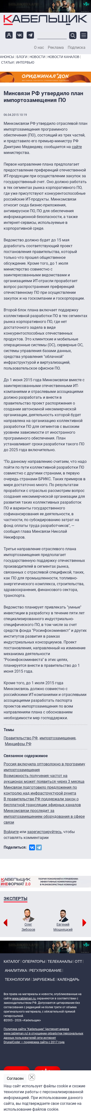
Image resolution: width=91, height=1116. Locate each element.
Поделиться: (15, 847)
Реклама (56, 47)
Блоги (22, 57)
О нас (39, 47)
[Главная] (45, 20)
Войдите (11, 831)
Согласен (15, 1078)
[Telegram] (39, 847)
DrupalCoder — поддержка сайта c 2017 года (34, 1042)
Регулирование (45, 970)
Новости (37, 57)
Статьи (7, 62)
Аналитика (16, 970)
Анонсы (7, 57)
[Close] (32, 1077)
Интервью (25, 62)
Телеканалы (60, 961)
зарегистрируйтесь (44, 831)
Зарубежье (44, 979)
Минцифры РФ (18, 744)
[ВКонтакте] (32, 847)
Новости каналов (63, 57)
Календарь (68, 979)
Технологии (17, 979)
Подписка (76, 47)
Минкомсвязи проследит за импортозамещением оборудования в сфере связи (44, 816)
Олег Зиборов (28, 926)
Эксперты (15, 898)
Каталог (12, 961)
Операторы (33, 961)
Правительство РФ (21, 738)
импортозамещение (57, 738)
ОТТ (78, 961)
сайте (77, 146)
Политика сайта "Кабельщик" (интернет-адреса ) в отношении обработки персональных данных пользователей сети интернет (43, 1033)
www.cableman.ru (24, 998)
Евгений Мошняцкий (63, 926)
